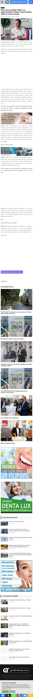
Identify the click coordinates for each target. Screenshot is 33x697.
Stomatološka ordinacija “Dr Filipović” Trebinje (20, 600)
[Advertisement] (16, 71)
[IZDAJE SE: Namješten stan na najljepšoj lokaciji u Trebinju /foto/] (4, 642)
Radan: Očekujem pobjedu (8, 443)
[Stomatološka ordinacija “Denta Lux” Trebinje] (4, 609)
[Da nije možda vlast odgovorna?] (4, 523)
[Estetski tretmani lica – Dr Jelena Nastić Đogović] (4, 617)
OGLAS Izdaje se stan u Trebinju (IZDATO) (19, 657)
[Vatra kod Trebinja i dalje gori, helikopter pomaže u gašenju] (4, 539)
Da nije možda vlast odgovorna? (16, 521)
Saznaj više (11, 691)
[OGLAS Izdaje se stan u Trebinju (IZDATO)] (4, 658)
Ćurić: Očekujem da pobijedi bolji (10, 418)
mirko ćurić (4, 281)
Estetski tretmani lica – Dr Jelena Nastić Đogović (20, 616)
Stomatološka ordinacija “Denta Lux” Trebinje (20, 608)
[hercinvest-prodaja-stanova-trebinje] (16, 155)
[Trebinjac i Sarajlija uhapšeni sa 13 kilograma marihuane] (4, 634)
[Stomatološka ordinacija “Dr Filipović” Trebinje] (4, 601)
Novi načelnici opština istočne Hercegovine (12, 339)
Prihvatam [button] (5, 691)
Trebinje (2, 7)
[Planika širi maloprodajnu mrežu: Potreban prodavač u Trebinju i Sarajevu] (4, 650)
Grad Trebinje (7, 16)
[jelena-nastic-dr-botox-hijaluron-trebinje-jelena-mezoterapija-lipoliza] (16, 124)
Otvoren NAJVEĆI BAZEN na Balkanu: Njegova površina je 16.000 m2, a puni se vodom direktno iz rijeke (20, 555)
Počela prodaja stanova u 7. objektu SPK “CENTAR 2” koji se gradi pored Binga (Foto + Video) (19, 625)
